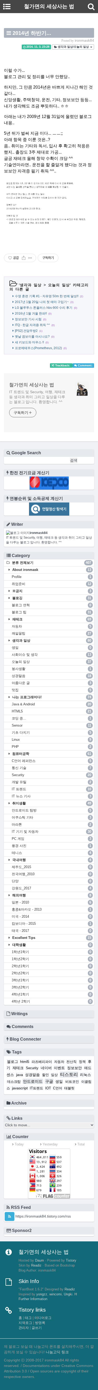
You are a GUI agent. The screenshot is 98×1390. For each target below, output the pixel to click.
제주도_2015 (51, 867)
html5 (24, 1061)
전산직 (71, 1062)
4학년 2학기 (51, 1001)
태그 (28, 1318)
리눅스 (85, 1075)
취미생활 (51, 803)
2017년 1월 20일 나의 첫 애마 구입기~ (42, 302)
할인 (45, 1075)
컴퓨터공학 (51, 754)
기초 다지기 (51, 732)
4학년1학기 (51, 994)
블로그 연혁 (51, 605)
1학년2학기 (51, 959)
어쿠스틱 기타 (51, 817)
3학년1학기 (51, 980)
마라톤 (51, 824)
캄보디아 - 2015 (51, 924)
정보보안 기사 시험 (28, 319)
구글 (49, 1081)
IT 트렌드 (51, 789)
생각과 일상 (31, 285)
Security (51, 775)
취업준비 (51, 584)
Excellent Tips (51, 938)
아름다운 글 (51, 683)
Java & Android (51, 704)
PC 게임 (51, 839)
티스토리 (69, 1074)
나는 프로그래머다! (51, 697)
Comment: (85, 365)
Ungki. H (70, 1294)
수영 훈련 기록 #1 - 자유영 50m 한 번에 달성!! (46, 296)
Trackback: (62, 365)
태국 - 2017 (51, 931)
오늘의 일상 (59, 285)
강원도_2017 (51, 888)
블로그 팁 (51, 612)
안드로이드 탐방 (51, 810)
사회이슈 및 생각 (51, 655)
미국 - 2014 (51, 916)
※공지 (51, 591)
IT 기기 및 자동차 (51, 832)
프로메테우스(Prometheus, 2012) (38, 348)
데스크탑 (14, 1082)
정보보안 (74, 1068)
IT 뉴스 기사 (51, 796)
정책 (82, 1062)
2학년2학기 (51, 973)
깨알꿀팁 (51, 633)
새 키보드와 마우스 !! (29, 342)
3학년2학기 (51, 987)
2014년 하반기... (32, 33)
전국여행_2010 (51, 874)
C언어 (57, 1088)
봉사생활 (51, 669)
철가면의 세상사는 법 (31, 384)
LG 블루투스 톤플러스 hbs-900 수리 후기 (43, 308)
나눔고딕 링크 (57, 1352)
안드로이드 (33, 1081)
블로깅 (51, 598)
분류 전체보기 (51, 563)
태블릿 (69, 1088)
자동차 (51, 626)
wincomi (55, 1294)
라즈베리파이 (42, 1062)
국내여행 (51, 860)
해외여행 (51, 895)
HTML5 (51, 711)
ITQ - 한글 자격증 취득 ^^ (32, 325)
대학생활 (51, 945)
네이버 (46, 1068)
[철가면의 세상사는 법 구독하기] (9, 1216)
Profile (51, 577)
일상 (54, 1075)
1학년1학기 (51, 952)
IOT (48, 1088)
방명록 (40, 1323)
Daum (39, 1260)
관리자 (24, 1328)
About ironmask (51, 570)
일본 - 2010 (51, 902)
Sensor (51, 725)
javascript (20, 1088)
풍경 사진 (51, 846)
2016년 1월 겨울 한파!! (31, 313)
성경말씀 (51, 676)
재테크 (51, 619)
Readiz (36, 1265)
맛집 (51, 690)
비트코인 (72, 1082)
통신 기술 (51, 768)
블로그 (12, 1061)
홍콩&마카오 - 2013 (51, 909)
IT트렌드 (36, 1088)
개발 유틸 (51, 782)
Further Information (33, 1299)
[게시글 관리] (30, 258)
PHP (51, 747)
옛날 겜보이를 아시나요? (32, 336)
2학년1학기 (51, 966)
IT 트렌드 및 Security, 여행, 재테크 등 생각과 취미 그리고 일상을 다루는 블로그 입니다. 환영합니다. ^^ (37, 397)
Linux (51, 740)
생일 (51, 648)
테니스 (51, 853)
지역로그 (25, 1323)
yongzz (41, 1294)
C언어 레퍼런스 (51, 761)
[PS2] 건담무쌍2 (26, 331)
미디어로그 (42, 1318)
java (19, 1075)
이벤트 (59, 1068)
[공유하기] (23, 258)
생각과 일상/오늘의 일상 (73, 46)
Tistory (71, 1260)
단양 (51, 881)
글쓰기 (37, 1328)
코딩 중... (51, 718)
